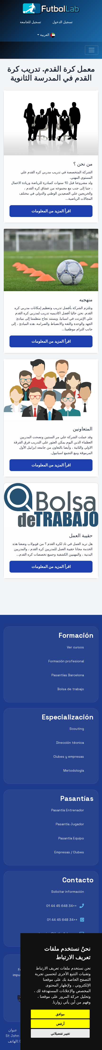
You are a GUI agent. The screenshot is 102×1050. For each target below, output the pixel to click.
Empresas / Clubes (69, 852)
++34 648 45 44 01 (61, 906)
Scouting (77, 729)
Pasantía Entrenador (67, 810)
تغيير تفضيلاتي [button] (60, 1033)
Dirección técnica (70, 742)
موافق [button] (60, 1014)
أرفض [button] (60, 1024)
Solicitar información (67, 891)
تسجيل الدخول (62, 22)
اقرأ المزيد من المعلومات (51, 210)
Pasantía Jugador (70, 824)
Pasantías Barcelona (67, 675)
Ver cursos (75, 647)
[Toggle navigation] (91, 50)
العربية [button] (44, 35)
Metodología (73, 770)
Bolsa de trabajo (70, 689)
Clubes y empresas (68, 756)
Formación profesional (66, 661)
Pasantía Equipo (71, 838)
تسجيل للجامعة (30, 22)
